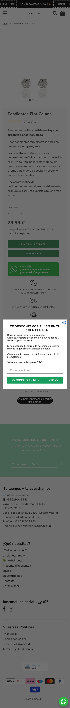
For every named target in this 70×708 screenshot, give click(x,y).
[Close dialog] (64, 322)
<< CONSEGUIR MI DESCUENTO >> (35, 380)
